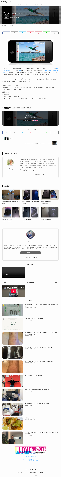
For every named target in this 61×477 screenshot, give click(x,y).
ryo (10, 168)
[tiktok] (31, 170)
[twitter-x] (26, 170)
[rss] (34, 469)
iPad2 (19, 70)
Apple (13, 107)
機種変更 (29, 107)
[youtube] (34, 170)
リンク (36, 472)
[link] (21, 170)
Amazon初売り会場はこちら (30, 460)
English (41, 472)
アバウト (20, 472)
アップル (23, 107)
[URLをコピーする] (55, 33)
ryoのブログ (6, 2)
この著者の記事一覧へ (38, 174)
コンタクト (31, 472)
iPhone (18, 107)
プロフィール (30, 252)
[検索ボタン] (55, 2)
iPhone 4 (52, 68)
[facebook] (24, 170)
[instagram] (29, 170)
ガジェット (7, 17)
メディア (25, 472)
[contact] (37, 258)
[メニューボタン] (59, 2)
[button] (6, 33)
